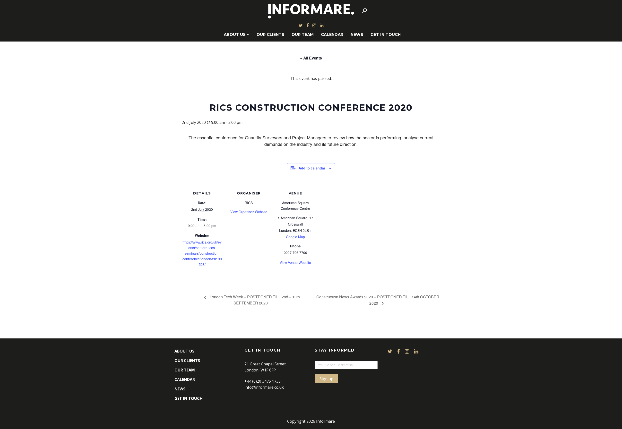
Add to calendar (312, 168)
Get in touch (386, 34)
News (357, 34)
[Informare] (311, 10)
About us (235, 34)
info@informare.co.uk (264, 387)
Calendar (332, 34)
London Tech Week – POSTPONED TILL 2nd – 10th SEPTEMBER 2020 (254, 300)
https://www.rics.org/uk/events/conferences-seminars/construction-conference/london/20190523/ (202, 253)
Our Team (303, 34)
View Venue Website (295, 262)
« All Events (311, 58)
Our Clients (270, 34)
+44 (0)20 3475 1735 (262, 381)
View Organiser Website (248, 211)
